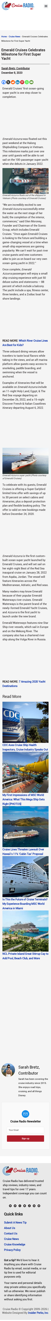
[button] (46, 6)
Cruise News (14, 36)
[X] (8, 82)
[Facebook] (4, 82)
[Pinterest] (22, 82)
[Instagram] (19, 1205)
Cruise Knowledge (14, 1244)
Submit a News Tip (15, 1222)
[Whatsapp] (27, 82)
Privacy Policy (12, 1250)
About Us (9, 1228)
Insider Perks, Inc (38, 1312)
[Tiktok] (29, 1205)
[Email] (31, 82)
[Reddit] (13, 82)
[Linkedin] (18, 82)
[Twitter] (15, 1205)
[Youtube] (24, 1205)
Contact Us (10, 1233)
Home (4, 36)
